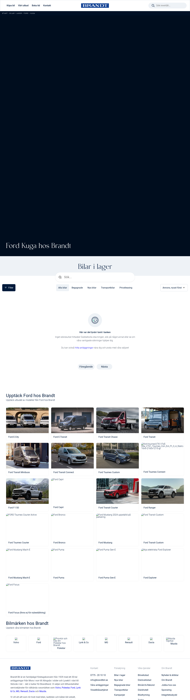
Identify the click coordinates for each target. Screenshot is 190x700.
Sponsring (166, 690)
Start (5, 13)
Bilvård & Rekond (146, 685)
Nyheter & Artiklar (169, 675)
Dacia (32, 691)
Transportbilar (108, 287)
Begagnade (77, 287)
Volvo (58, 687)
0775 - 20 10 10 (98, 675)
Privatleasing (125, 287)
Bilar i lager (16, 13)
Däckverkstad (144, 680)
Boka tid (36, 5)
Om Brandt (166, 680)
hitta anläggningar (84, 347)
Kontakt (47, 5)
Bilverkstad (143, 675)
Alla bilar (62, 287)
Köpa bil (11, 5)
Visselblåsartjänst (99, 690)
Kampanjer (119, 695)
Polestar (66, 687)
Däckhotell (143, 690)
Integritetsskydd (169, 695)
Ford (26, 13)
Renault (24, 691)
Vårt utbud (23, 5)
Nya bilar (91, 287)
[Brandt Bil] (95, 5)
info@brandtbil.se (99, 680)
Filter (10, 287)
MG (17, 691)
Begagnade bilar (122, 685)
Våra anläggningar (99, 685)
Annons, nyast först (172, 287)
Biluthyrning (144, 695)
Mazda (42, 691)
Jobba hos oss (168, 685)
